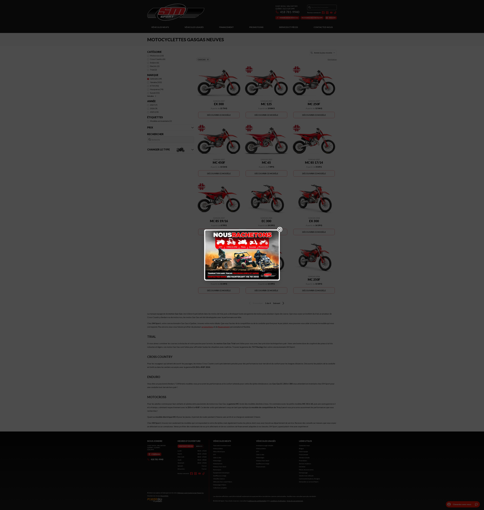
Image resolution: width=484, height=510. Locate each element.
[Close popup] (279, 229)
